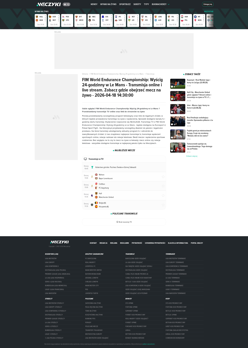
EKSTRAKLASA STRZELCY (54, 315)
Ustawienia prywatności (155, 243)
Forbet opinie (130, 322)
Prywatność (137, 243)
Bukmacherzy (159, 4)
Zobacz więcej (191, 156)
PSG (86, 289)
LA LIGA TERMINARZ (173, 278)
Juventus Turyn (91, 293)
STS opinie (129, 303)
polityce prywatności (149, 344)
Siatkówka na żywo (93, 303)
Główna (85, 73)
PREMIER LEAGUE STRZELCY (55, 319)
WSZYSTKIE (208, 11)
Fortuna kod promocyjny (176, 307)
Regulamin (124, 243)
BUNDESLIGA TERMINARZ (174, 285)
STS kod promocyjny (174, 303)
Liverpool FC (90, 266)
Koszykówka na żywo (94, 315)
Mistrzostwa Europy (93, 334)
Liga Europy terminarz (175, 262)
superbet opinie (131, 311)
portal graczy (197, 243)
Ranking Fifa (90, 319)
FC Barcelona (90, 258)
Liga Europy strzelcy (53, 307)
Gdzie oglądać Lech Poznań (136, 293)
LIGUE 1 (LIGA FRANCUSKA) (54, 289)
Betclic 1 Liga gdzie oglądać (136, 282)
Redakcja (103, 243)
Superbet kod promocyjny (176, 319)
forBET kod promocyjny (135, 315)
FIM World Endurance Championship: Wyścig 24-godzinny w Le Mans (117, 73)
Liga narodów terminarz (176, 293)
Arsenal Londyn (91, 278)
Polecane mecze (91, 326)
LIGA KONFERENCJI (52, 266)
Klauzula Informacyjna (178, 243)
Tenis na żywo (90, 311)
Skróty (137, 4)
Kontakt (93, 243)
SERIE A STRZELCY (51, 326)
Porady (88, 322)
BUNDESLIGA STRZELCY (53, 330)
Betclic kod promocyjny (176, 311)
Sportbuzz (125, 4)
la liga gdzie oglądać (134, 262)
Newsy (94, 4)
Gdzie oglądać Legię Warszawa (137, 289)
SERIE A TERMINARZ (173, 282)
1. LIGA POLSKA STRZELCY (54, 338)
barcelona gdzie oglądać (135, 258)
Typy (146, 4)
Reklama (113, 243)
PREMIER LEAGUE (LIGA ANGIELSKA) (57, 274)
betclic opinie (171, 315)
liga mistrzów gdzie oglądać (96, 338)
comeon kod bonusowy (175, 338)
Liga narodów (50, 293)
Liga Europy (50, 262)
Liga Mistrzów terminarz (176, 258)
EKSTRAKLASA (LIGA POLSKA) (55, 270)
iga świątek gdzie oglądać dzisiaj (138, 266)
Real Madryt (90, 262)
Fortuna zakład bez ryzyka (177, 330)
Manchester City (92, 285)
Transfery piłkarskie (93, 330)
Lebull (127, 330)
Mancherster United (93, 270)
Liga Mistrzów (50, 258)
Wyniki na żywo (108, 4)
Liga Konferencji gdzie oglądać (138, 285)
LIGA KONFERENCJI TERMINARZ (177, 266)
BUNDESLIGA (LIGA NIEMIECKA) (56, 285)
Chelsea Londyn (91, 282)
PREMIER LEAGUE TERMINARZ (176, 274)
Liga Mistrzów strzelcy (54, 303)
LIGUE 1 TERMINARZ (172, 289)
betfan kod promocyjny (175, 322)
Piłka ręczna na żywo (94, 307)
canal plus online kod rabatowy (138, 278)
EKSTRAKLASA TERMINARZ (175, 270)
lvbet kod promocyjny (175, 326)
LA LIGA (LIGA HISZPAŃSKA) (54, 278)
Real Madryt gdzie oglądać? (136, 319)
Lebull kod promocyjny (175, 334)
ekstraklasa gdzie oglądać (136, 270)
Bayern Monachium (93, 274)
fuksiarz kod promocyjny (136, 326)
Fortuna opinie (131, 307)
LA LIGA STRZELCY (51, 322)
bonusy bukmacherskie (134, 338)
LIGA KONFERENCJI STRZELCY (55, 311)
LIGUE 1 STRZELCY (51, 334)
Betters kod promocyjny (135, 334)
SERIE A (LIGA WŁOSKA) (53, 282)
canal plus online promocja (136, 274)
